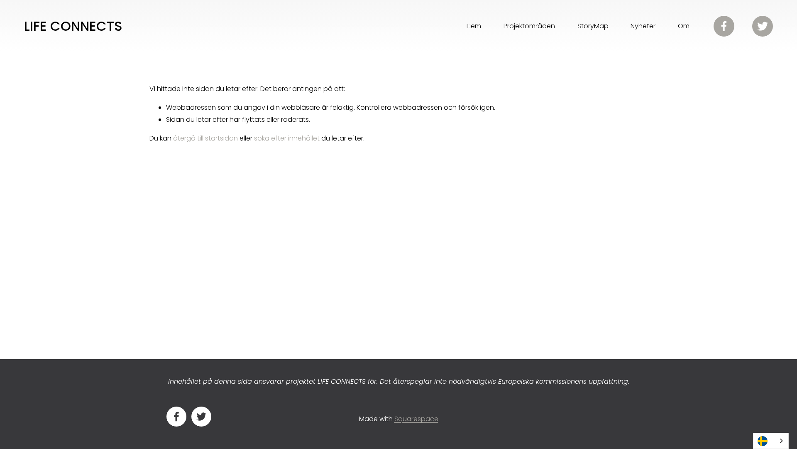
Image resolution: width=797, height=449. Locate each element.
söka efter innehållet (287, 138)
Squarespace (416, 419)
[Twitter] (762, 26)
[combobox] (771, 441)
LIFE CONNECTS (73, 26)
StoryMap (593, 26)
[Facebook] (724, 26)
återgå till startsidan (205, 138)
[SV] (770, 441)
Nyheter (643, 26)
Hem (474, 26)
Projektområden (529, 26)
